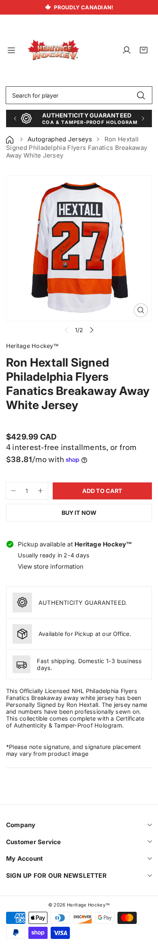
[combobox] (79, 95)
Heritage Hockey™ (88, 905)
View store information (50, 566)
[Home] (10, 139)
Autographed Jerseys (60, 139)
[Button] (15, 118)
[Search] (141, 95)
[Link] (53, 50)
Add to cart (102, 490)
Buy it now (79, 512)
